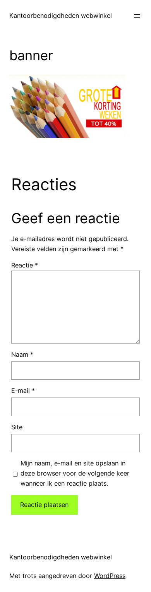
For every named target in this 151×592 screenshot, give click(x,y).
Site (16, 427)
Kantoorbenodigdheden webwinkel (60, 15)
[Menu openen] (137, 16)
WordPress (109, 576)
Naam (22, 354)
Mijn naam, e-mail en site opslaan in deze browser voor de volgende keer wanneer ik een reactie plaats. (75, 473)
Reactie (24, 265)
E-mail (23, 390)
